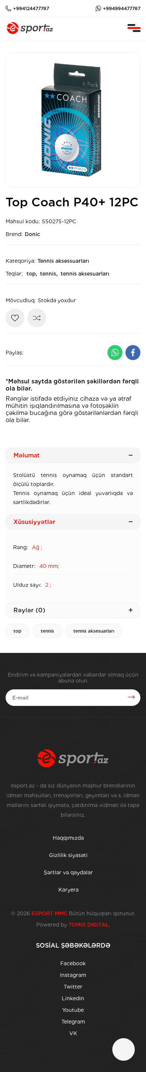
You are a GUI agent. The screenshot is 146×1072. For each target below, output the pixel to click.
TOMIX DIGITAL (89, 925)
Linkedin (73, 998)
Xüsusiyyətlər (34, 521)
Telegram (73, 1022)
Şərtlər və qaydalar (68, 872)
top (17, 631)
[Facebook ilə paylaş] (132, 352)
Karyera (68, 890)
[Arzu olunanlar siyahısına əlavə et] (15, 318)
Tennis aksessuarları (63, 261)
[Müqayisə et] (36, 318)
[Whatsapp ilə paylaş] (114, 352)
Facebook (73, 963)
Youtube (73, 1010)
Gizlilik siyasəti (68, 855)
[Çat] (123, 1049)
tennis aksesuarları (85, 274)
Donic (32, 234)
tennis (47, 631)
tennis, (49, 274)
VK (73, 1033)
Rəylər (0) (29, 610)
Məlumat (26, 455)
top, (32, 274)
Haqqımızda (68, 838)
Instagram (73, 975)
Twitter (73, 987)
